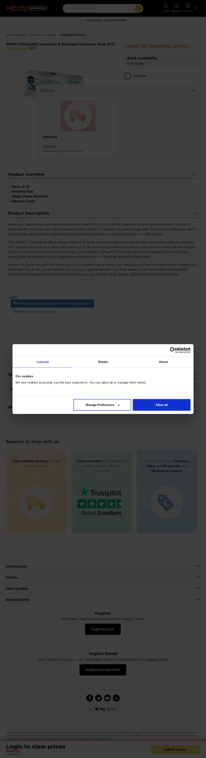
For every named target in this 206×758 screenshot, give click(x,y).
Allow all (162, 405)
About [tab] (163, 361)
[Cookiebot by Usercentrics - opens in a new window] (173, 350)
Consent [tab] (43, 361)
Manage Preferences (100, 405)
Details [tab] (103, 361)
